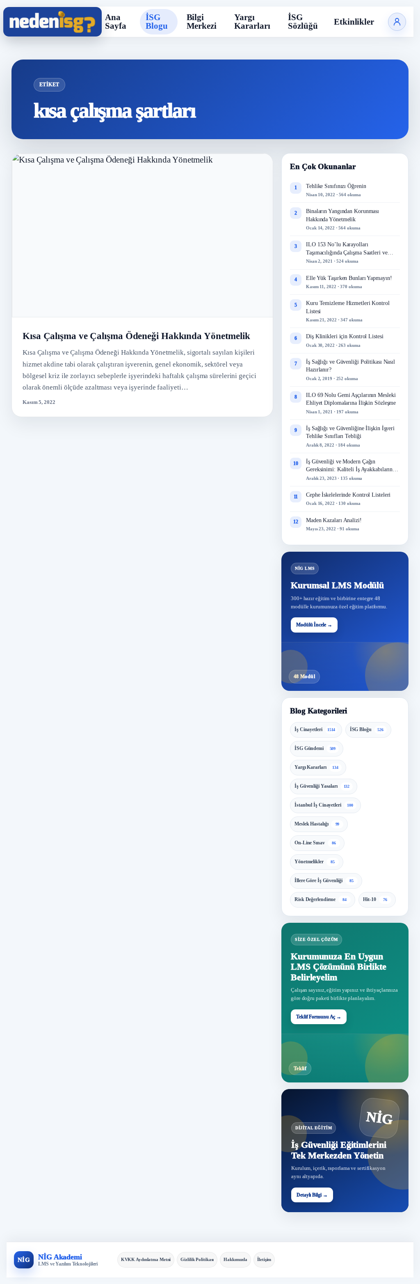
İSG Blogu (157, 21)
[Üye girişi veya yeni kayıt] (397, 22)
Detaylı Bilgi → (312, 1195)
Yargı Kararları (252, 21)
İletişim (264, 1259)
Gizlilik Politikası (197, 1259)
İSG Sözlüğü (302, 21)
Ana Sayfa (115, 21)
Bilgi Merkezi (202, 21)
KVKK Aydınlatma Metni (146, 1259)
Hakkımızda (235, 1259)
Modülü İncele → (314, 625)
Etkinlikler (354, 21)
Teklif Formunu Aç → (318, 1017)
